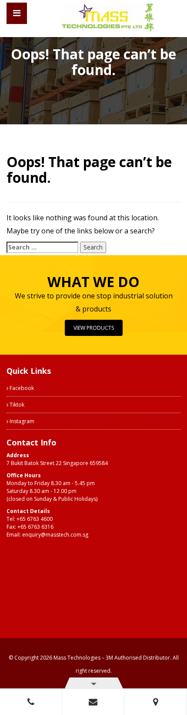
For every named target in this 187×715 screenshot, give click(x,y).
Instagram (21, 421)
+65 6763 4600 (35, 519)
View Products (93, 328)
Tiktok (16, 404)
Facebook (21, 388)
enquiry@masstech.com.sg (55, 534)
